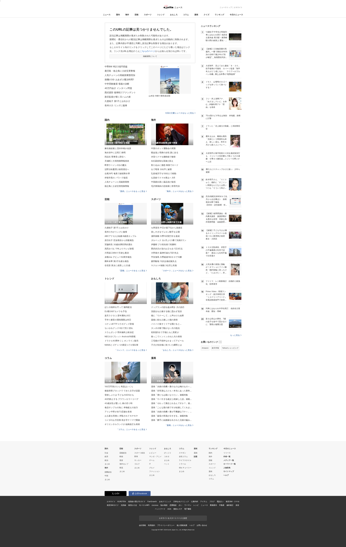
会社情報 (142, 525)
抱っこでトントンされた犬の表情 (166, 336)
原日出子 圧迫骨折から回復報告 (119, 240)
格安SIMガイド (113, 505)
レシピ (196, 505)
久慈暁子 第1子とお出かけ (117, 101)
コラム (186, 14)
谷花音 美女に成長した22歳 (117, 265)
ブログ (212, 501)
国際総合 (108, 472)
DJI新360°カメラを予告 (116, 311)
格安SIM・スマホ (232, 501)
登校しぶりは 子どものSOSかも (119, 395)
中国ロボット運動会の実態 (163, 148)
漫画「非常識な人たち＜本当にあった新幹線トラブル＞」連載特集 (172, 390)
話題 (195, 456)
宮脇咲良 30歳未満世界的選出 (118, 244)
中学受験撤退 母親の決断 (117, 83)
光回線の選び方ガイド (136, 501)
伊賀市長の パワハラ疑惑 (116, 177)
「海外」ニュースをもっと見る (178, 191)
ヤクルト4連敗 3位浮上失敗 (164, 265)
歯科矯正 (230, 505)
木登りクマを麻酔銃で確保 (163, 156)
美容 (237, 505)
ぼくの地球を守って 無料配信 (118, 307)
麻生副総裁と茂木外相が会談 (118, 148)
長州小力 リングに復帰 (116, 105)
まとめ (107, 464)
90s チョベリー (185, 468)
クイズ (206, 14)
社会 (106, 453)
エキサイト (238, 7)
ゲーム (151, 460)
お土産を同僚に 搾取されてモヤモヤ (121, 416)
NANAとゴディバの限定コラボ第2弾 (121, 345)
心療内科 (194, 501)
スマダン (182, 453)
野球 (136, 456)
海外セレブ (123, 464)
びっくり (167, 453)
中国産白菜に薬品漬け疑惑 (163, 182)
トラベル (182, 464)
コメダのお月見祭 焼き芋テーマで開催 (122, 420)
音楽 (121, 460)
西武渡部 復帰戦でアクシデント (120, 92)
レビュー (152, 453)
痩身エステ (177, 509)
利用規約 (151, 525)
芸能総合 (123, 453)
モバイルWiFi (144, 505)
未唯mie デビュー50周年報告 (118, 257)
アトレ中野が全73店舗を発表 (118, 411)
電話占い (220, 501)
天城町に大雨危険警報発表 (117, 161)
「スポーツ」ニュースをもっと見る (176, 270)
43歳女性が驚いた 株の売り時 (118, 403)
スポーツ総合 (139, 453)
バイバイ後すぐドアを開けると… (166, 324)
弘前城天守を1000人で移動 (163, 173)
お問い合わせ (202, 525)
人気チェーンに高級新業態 (117, 182)
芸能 (136, 14)
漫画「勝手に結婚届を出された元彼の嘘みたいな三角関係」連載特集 (172, 420)
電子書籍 (187, 509)
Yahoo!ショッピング (230, 348)
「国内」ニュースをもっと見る (131, 191)
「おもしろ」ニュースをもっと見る (176, 350)
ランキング (219, 14)
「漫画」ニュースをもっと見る (178, 425)
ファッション (154, 471)
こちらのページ (147, 51)
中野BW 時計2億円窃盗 (116, 66)
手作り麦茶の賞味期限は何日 (118, 319)
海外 (127, 14)
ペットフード (160, 509)
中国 (106, 476)
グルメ (151, 468)
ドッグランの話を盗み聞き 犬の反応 (167, 307)
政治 (106, 460)
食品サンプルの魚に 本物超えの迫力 (121, 407)
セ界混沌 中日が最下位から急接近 (166, 227)
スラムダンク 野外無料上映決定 (119, 332)
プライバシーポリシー (166, 525)
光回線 (123, 505)
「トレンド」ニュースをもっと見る (130, 350)
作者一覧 (226, 456)
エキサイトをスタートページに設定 (173, 518)
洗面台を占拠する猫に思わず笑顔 (166, 311)
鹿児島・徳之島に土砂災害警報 (120, 70)
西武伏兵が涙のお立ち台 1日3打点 (167, 248)
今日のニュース (236, 14)
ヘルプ (226, 475)
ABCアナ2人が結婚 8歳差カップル (120, 236)
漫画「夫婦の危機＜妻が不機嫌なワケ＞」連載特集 (172, 411)
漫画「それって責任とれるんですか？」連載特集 (172, 403)
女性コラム (183, 456)
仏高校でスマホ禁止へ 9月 (163, 177)
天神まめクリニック (181, 501)
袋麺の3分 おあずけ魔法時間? (119, 79)
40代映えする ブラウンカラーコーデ (121, 399)
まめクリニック (165, 501)
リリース (227, 453)
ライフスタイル (185, 460)
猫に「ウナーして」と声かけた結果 (167, 315)
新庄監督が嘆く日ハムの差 (118, 96)
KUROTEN (121, 501)
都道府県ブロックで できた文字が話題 (122, 390)
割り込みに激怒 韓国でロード (164, 165)
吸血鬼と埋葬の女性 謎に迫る (164, 152)
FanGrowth (152, 501)
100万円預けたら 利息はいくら (119, 386)
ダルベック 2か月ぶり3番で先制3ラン (168, 240)
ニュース (107, 14)
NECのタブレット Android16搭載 (120, 336)
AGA (169, 509)
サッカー (137, 460)
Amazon (205, 348)
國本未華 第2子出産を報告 (117, 261)
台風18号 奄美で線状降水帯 (117, 173)
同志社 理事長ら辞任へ (115, 156)
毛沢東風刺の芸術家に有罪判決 (165, 186)
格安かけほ (132, 505)
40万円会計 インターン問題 (118, 88)
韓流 (121, 468)
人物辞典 (226, 468)
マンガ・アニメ (155, 456)
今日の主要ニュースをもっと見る (179, 113)
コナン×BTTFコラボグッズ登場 (119, 324)
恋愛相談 (173, 505)
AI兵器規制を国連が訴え (162, 161)
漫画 (196, 14)
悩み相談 (163, 505)
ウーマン (187, 505)
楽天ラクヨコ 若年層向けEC (117, 315)
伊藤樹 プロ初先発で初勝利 (163, 244)
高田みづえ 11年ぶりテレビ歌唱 (119, 248)
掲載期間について (150, 56)
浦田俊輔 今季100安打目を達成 (165, 236)
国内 (118, 14)
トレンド (161, 14)
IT (150, 464)
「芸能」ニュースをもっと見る (131, 270)
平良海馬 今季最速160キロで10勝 (166, 257)
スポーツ (148, 14)
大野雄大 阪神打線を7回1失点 (164, 253)
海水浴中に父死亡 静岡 (115, 152)
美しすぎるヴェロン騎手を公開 (165, 232)
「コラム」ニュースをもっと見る (131, 429)
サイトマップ (228, 471)
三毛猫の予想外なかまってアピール (167, 340)
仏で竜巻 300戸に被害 (161, 169)
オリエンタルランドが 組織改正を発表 (122, 424)
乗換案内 (213, 505)
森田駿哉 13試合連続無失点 (164, 261)
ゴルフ (137, 464)
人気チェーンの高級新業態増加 (120, 75)
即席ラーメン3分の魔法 (115, 165)
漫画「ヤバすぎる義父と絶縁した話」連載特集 (172, 399)
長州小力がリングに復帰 (116, 232)
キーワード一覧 (229, 464)
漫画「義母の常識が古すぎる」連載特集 (169, 416)
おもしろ (174, 14)
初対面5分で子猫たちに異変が (165, 332)
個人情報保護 (182, 525)
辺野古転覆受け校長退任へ (117, 169)
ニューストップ (226, 7)
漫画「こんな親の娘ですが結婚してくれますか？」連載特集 (172, 407)
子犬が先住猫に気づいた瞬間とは (166, 345)
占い (180, 505)
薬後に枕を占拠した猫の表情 (164, 319)
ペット (166, 464)
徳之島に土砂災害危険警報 (117, 186)
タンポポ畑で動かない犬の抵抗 (165, 328)
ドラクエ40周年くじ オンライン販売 (121, 340)
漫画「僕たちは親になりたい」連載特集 (169, 395)
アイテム (203, 501)
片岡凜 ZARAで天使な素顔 (117, 253)
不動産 (221, 505)
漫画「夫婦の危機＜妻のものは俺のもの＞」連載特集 (172, 386)
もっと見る (235, 335)
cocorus (155, 505)
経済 (106, 456)
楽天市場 (215, 348)
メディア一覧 (228, 460)
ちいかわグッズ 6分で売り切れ (119, 328)
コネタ (166, 456)
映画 (121, 456)
